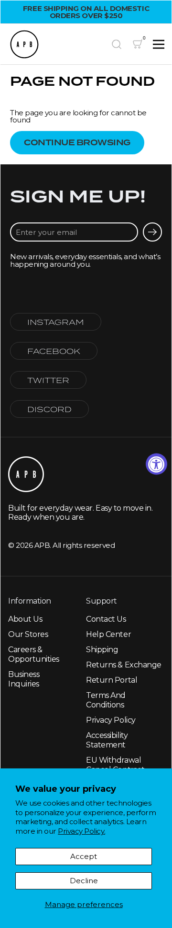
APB (42, 545)
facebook (53, 351)
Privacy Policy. (81, 831)
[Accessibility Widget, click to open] (156, 464)
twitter (48, 380)
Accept (83, 856)
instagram (55, 322)
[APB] (56, 44)
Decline (84, 880)
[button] (116, 44)
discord (49, 409)
